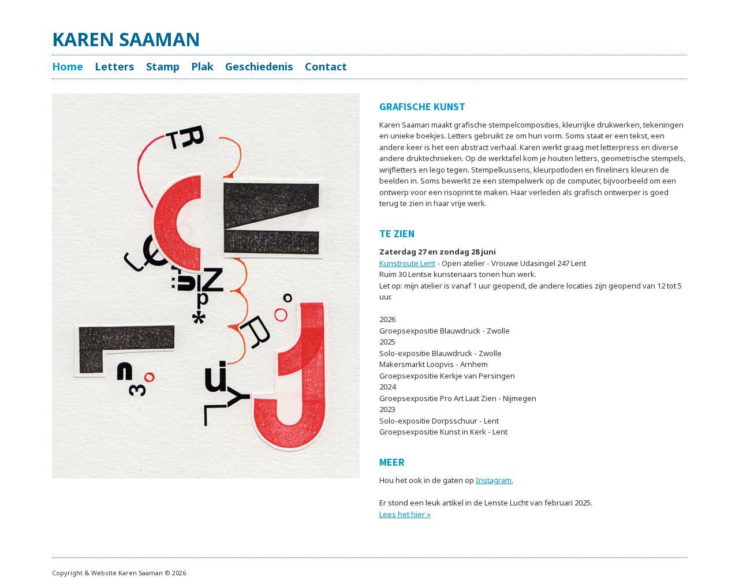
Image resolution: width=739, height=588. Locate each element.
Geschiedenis (259, 66)
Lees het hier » (405, 514)
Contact (326, 66)
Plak (202, 66)
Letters (115, 66)
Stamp (163, 66)
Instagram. (494, 480)
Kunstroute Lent (407, 263)
